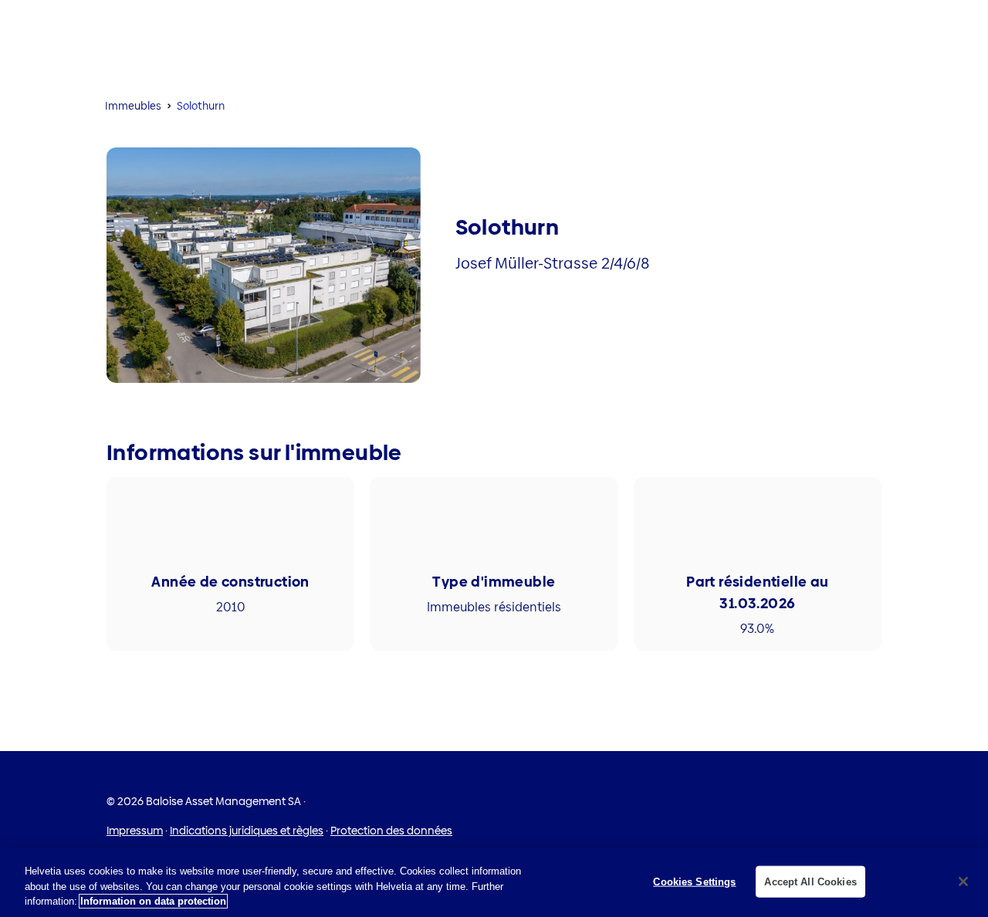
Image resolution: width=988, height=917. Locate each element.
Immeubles (133, 105)
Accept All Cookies (810, 881)
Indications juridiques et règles (246, 830)
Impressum (135, 830)
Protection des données (391, 830)
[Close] (963, 881)
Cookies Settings (694, 881)
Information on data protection (153, 901)
